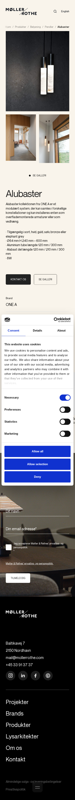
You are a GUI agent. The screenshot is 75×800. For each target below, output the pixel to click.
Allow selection (37, 464)
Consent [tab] (13, 330)
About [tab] (61, 330)
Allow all (37, 451)
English (65, 11)
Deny (37, 476)
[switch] (65, 410)
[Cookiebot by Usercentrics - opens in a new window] (54, 319)
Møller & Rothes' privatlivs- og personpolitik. (29, 563)
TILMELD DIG (18, 578)
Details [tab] (37, 330)
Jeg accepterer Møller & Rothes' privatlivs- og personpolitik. (38, 547)
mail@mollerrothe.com (25, 657)
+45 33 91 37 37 (19, 664)
